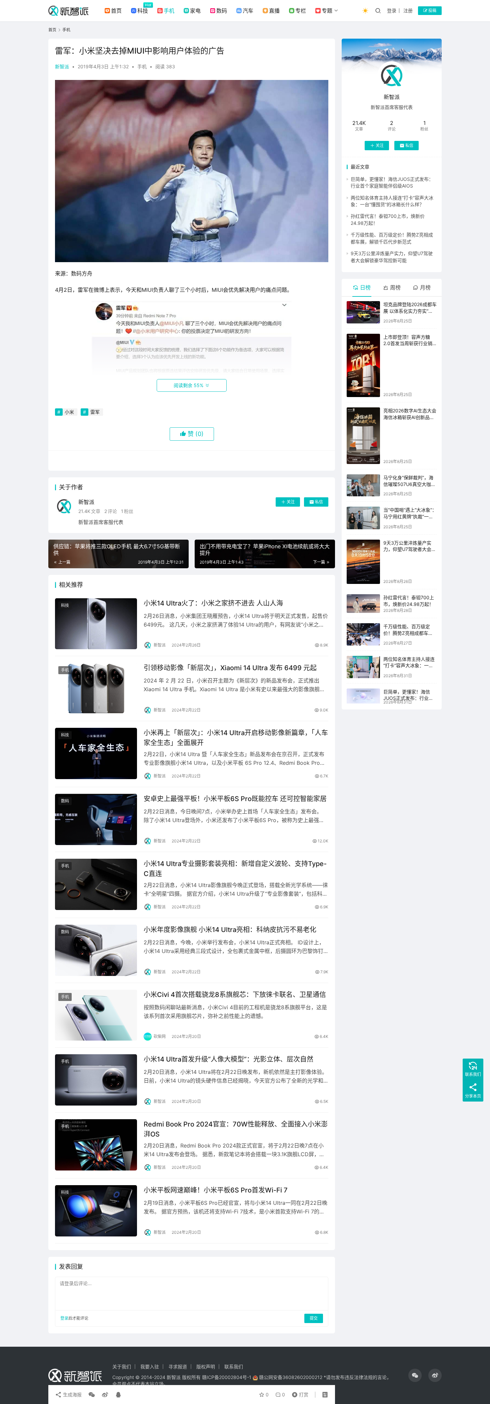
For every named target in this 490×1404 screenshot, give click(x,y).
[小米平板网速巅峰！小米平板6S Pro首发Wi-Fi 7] (96, 1210)
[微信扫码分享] (92, 1395)
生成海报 (72, 1394)
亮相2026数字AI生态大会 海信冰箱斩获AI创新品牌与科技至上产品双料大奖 (409, 417)
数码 (221, 10)
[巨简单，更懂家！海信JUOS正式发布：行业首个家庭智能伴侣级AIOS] (363, 696)
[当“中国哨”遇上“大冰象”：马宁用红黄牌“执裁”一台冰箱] (363, 518)
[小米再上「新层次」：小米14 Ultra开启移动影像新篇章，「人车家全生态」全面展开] (96, 753)
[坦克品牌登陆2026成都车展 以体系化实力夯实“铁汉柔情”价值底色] (363, 312)
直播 (274, 10)
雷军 (95, 412)
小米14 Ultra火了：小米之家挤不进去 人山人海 (213, 603)
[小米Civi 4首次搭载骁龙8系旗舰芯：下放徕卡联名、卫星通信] (96, 1015)
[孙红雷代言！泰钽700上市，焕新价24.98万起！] (363, 603)
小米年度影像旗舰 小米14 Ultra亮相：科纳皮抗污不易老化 (230, 930)
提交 (314, 1318)
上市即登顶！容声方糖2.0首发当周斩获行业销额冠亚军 (407, 343)
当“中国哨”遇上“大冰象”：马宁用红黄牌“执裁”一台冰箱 (410, 516)
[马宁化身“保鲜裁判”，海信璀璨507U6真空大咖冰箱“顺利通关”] (363, 485)
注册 (408, 10)
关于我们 (121, 1366)
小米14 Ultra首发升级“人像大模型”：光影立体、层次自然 (228, 1059)
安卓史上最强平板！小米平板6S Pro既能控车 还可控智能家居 (235, 799)
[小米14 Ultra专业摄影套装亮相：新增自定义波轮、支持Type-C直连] (96, 884)
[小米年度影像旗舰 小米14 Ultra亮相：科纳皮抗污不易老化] (96, 950)
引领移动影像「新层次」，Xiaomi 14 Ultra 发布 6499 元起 (230, 668)
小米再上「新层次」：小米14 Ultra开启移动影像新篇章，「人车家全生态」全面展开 (236, 737)
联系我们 (233, 1366)
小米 (69, 412)
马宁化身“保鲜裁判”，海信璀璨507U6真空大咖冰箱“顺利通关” (409, 484)
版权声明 (205, 1366)
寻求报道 (177, 1366)
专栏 (300, 10)
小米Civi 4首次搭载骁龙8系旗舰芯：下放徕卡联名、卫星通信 (235, 995)
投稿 (431, 10)
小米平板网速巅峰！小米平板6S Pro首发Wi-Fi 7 (216, 1190)
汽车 (248, 10)
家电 (195, 10)
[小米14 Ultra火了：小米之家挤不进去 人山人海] (96, 624)
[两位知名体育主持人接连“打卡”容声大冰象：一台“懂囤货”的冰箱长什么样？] (363, 667)
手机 (169, 10)
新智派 (62, 66)
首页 (116, 10)
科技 (142, 10)
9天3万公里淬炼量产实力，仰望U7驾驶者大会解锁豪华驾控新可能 (409, 549)
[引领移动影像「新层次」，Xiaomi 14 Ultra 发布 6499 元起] (96, 688)
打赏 (298, 1393)
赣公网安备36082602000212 (290, 1377)
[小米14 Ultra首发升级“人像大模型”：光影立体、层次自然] (96, 1080)
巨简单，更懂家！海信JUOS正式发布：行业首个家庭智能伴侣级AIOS (408, 698)
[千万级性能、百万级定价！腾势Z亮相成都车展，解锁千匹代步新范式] (363, 634)
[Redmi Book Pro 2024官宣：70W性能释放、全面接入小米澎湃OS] (96, 1144)
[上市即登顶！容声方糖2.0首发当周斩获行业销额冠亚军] (363, 365)
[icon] (415, 1375)
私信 (319, 501)
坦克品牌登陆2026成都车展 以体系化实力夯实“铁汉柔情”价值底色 (410, 310)
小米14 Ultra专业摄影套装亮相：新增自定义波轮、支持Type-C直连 (235, 868)
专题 (327, 10)
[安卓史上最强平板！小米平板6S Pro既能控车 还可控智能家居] (96, 819)
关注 (291, 501)
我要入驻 (149, 1366)
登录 (391, 10)
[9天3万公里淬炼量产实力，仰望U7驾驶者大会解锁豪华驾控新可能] (363, 562)
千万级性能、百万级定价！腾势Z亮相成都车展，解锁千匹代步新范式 (409, 633)
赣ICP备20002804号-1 (226, 1377)
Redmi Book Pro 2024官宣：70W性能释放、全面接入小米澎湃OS (236, 1129)
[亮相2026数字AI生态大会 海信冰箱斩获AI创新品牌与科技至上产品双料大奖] (363, 435)
